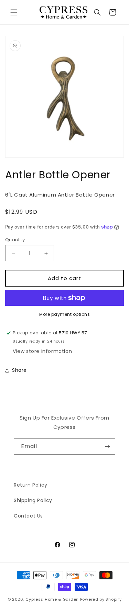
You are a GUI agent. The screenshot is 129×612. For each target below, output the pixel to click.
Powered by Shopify (101, 599)
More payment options (64, 314)
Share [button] (19, 370)
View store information (42, 351)
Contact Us (28, 515)
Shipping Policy (33, 500)
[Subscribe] (107, 446)
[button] (13, 12)
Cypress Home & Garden (52, 599)
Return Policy (30, 484)
